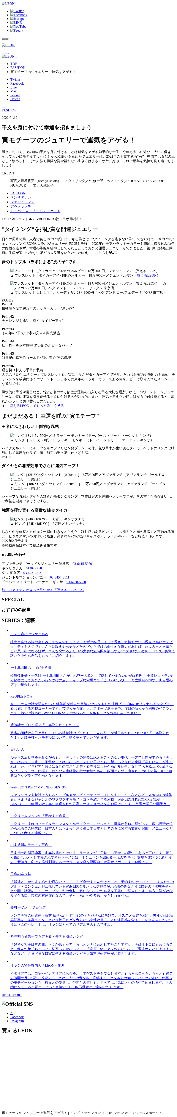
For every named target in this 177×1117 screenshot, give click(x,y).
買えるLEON (147, 275)
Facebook (17, 83)
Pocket (15, 95)
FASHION (17, 67)
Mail (13, 91)
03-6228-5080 (76, 582)
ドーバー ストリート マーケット (35, 211)
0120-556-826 (35, 568)
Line (13, 87)
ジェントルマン (22, 202)
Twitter (15, 79)
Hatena (15, 99)
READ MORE (12, 995)
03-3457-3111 (59, 577)
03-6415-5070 (82, 564)
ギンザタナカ (20, 197)
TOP (13, 64)
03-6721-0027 (33, 573)
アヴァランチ (20, 206)
